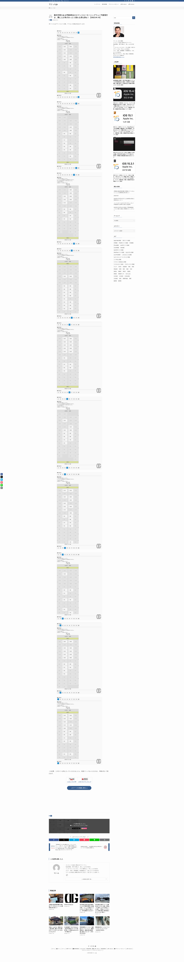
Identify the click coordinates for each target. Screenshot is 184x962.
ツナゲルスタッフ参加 (118, 264)
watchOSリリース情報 (118, 250)
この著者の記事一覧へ (87, 879)
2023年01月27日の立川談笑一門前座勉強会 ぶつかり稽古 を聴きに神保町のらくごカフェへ (124, 209)
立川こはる (128, 273)
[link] (67, 875)
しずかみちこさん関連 (126, 254)
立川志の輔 (127, 276)
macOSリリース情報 (124, 245)
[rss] (130, 1)
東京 (124, 269)
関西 (130, 278)
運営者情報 (76, 948)
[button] (54, 840)
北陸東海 (125, 266)
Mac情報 (122, 247)
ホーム (53, 948)
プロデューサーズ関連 (129, 264)
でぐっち (56, 873)
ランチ (115, 266)
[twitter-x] (127, 1)
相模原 (119, 271)
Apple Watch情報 (117, 240)
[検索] (134, 1)
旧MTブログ (68, 948)
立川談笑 (116, 278)
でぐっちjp (53, 4)
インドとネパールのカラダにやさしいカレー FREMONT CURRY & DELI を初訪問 (124, 203)
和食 (129, 266)
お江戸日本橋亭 (117, 254)
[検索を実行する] (133, 17)
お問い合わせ (97, 948)
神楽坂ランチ (121, 273)
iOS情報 (115, 243)
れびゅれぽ (82, 948)
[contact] (132, 1)
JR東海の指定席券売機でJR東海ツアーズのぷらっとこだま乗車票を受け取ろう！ (124, 191)
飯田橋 (115, 281)
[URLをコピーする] (105, 840)
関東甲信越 (125, 278)
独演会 (115, 271)
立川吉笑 (116, 276)
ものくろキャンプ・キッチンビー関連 (122, 257)
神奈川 (124, 271)
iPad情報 (131, 243)
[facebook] (125, 1)
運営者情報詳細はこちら (118, 57)
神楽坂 (128, 271)
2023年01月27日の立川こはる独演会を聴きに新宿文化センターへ (124, 199)
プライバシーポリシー (120, 948)
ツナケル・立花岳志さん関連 (120, 262)
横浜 (127, 269)
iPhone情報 (116, 245)
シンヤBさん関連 (117, 259)
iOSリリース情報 (126, 240)
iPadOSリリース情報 (123, 243)
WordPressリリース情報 (119, 252)
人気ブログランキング (84, 782)
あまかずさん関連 (129, 252)
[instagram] (129, 1)
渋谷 (131, 269)
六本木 (119, 266)
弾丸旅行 (116, 269)
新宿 (120, 269)
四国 (133, 266)
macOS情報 (116, 247)
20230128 (116, 195)
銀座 (120, 278)
